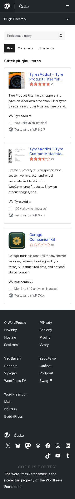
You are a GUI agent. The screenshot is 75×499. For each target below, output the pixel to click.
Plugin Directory (15, 19)
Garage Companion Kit (42, 237)
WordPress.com (16, 394)
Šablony (46, 330)
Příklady (46, 322)
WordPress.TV (15, 381)
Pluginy (45, 337)
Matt (8, 401)
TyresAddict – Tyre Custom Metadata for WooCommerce (46, 151)
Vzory (44, 345)
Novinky (10, 330)
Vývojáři (10, 373)
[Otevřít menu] (68, 6)
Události (46, 366)
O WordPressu (15, 322)
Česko (19, 435)
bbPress (10, 409)
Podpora (11, 366)
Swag (46, 381)
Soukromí (11, 345)
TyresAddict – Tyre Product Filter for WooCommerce (46, 77)
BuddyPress (13, 416)
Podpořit (46, 373)
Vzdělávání (12, 358)
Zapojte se (48, 358)
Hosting (10, 337)
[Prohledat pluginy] (60, 36)
